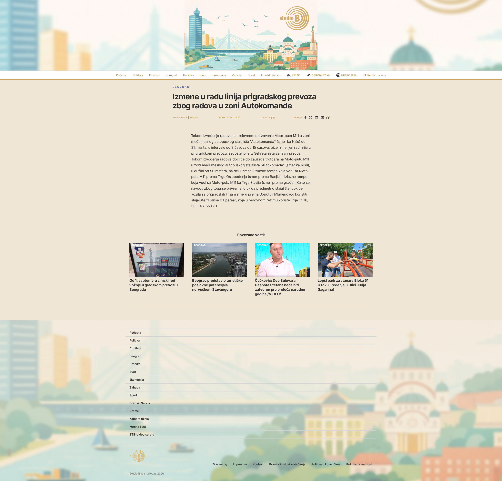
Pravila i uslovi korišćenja (287, 464)
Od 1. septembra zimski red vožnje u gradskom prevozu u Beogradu (154, 285)
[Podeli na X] (310, 117)
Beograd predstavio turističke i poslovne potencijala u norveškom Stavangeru (218, 285)
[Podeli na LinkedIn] (316, 117)
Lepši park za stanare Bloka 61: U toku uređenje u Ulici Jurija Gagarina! (344, 285)
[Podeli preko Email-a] (322, 117)
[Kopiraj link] (327, 117)
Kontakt (258, 464)
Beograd (181, 86)
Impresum (240, 464)
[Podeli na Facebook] (305, 117)
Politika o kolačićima (325, 464)
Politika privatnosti (359, 464)
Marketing (220, 464)
